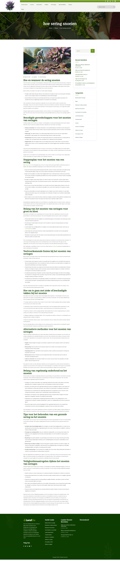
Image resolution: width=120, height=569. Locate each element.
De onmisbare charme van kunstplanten (85, 83)
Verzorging (53, 4)
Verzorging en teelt (79, 133)
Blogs (22, 9)
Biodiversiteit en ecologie (80, 97)
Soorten (32, 4)
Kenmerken (39, 4)
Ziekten (70, 4)
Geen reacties (43, 76)
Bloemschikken (62, 4)
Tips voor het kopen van (81, 78)
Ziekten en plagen (79, 137)
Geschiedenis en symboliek (80, 112)
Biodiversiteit (24, 4)
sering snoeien (28, 164)
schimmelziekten (28, 228)
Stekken (46, 4)
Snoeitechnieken (78, 119)
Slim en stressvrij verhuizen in (82, 70)
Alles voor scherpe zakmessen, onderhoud (82, 65)
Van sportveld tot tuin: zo (81, 74)
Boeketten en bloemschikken (81, 104)
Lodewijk (35, 76)
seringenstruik (55, 246)
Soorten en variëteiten (79, 126)
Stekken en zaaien (79, 130)
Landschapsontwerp (79, 115)
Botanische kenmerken (80, 108)
